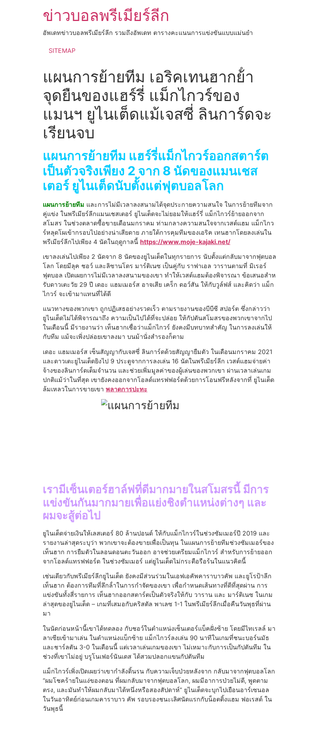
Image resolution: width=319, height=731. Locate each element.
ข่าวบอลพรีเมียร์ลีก (106, 15)
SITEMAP (62, 50)
